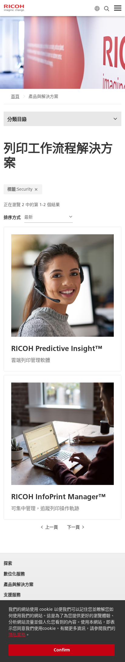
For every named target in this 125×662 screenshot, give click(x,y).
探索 (8, 563)
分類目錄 (17, 119)
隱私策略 (16, 634)
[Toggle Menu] (117, 8)
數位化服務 (14, 574)
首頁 (15, 96)
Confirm (62, 650)
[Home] (14, 8)
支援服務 (12, 594)
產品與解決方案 (18, 584)
